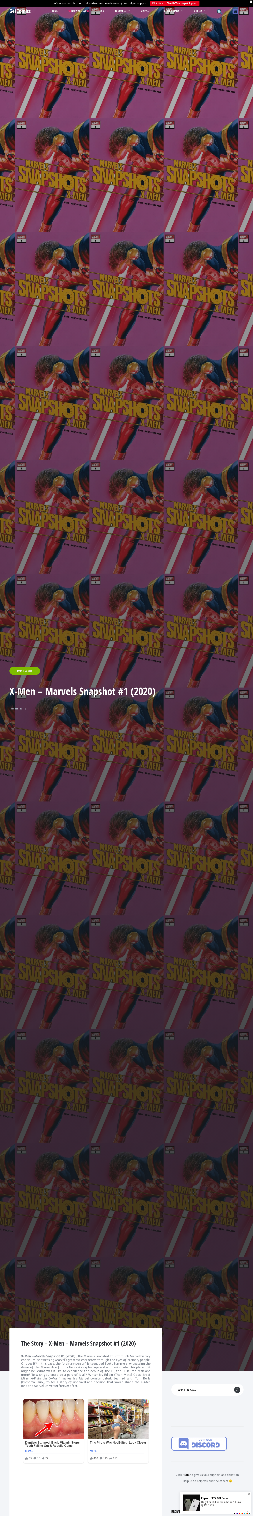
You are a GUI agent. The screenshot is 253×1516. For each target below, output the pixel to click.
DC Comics (120, 11)
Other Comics (171, 11)
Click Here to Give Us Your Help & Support (175, 3)
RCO (102, 11)
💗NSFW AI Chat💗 (78, 11)
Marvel (145, 11)
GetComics (20, 10)
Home (54, 11)
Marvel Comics (24, 670)
